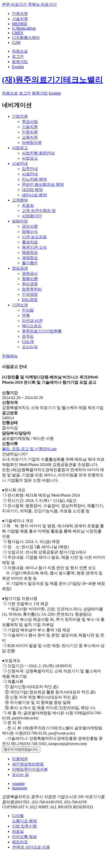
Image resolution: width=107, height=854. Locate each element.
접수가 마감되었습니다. (21, 749)
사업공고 (20, 148)
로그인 (18, 56)
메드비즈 (20, 842)
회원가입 (20, 62)
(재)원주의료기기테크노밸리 (52, 79)
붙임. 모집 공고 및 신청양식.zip (29, 449)
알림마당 (20, 221)
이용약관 (20, 759)
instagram (19, 788)
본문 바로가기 (14, 4)
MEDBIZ (19, 24)
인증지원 (20, 13)
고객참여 (20, 200)
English (18, 67)
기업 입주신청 (24, 826)
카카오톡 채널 (24, 837)
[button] (10, 356)
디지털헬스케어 (26, 37)
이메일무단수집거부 (30, 769)
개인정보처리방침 (28, 764)
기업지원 (20, 116)
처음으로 (20, 51)
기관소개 (20, 305)
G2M (16, 42)
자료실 (18, 831)
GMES (17, 33)
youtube (18, 783)
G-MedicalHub (24, 28)
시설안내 (20, 163)
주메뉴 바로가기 (42, 4)
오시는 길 (20, 774)
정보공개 (20, 268)
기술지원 (20, 19)
